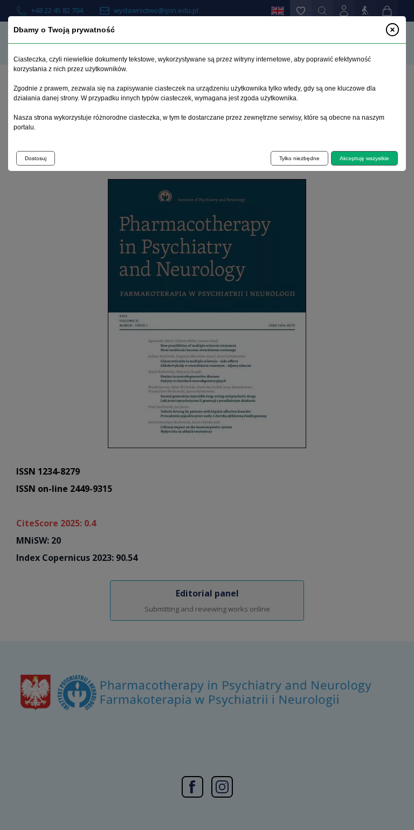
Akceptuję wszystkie (364, 158)
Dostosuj (35, 158)
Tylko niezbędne (299, 158)
